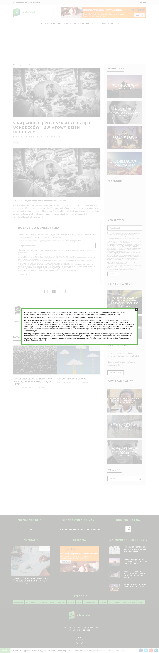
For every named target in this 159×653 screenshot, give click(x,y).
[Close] (136, 309)
